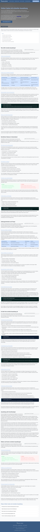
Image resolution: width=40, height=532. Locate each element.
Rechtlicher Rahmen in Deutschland (7, 36)
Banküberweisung (17, 1)
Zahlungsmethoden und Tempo (7, 37)
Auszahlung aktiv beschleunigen (7, 40)
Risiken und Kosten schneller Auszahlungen (8, 41)
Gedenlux (6, 1)
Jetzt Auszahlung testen (6, 21)
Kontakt (16, 527)
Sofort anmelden (35, 1)
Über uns (14, 527)
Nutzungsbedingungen (20, 527)
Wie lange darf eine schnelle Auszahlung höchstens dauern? (10, 506)
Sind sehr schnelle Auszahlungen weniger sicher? (9, 515)
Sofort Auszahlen (22, 1)
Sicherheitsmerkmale (27, 1)
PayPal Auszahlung (11, 1)
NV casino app (19, 16)
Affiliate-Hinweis (25, 527)
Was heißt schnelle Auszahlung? (7, 35)
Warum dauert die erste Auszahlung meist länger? (9, 511)
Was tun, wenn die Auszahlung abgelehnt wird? (8, 513)
